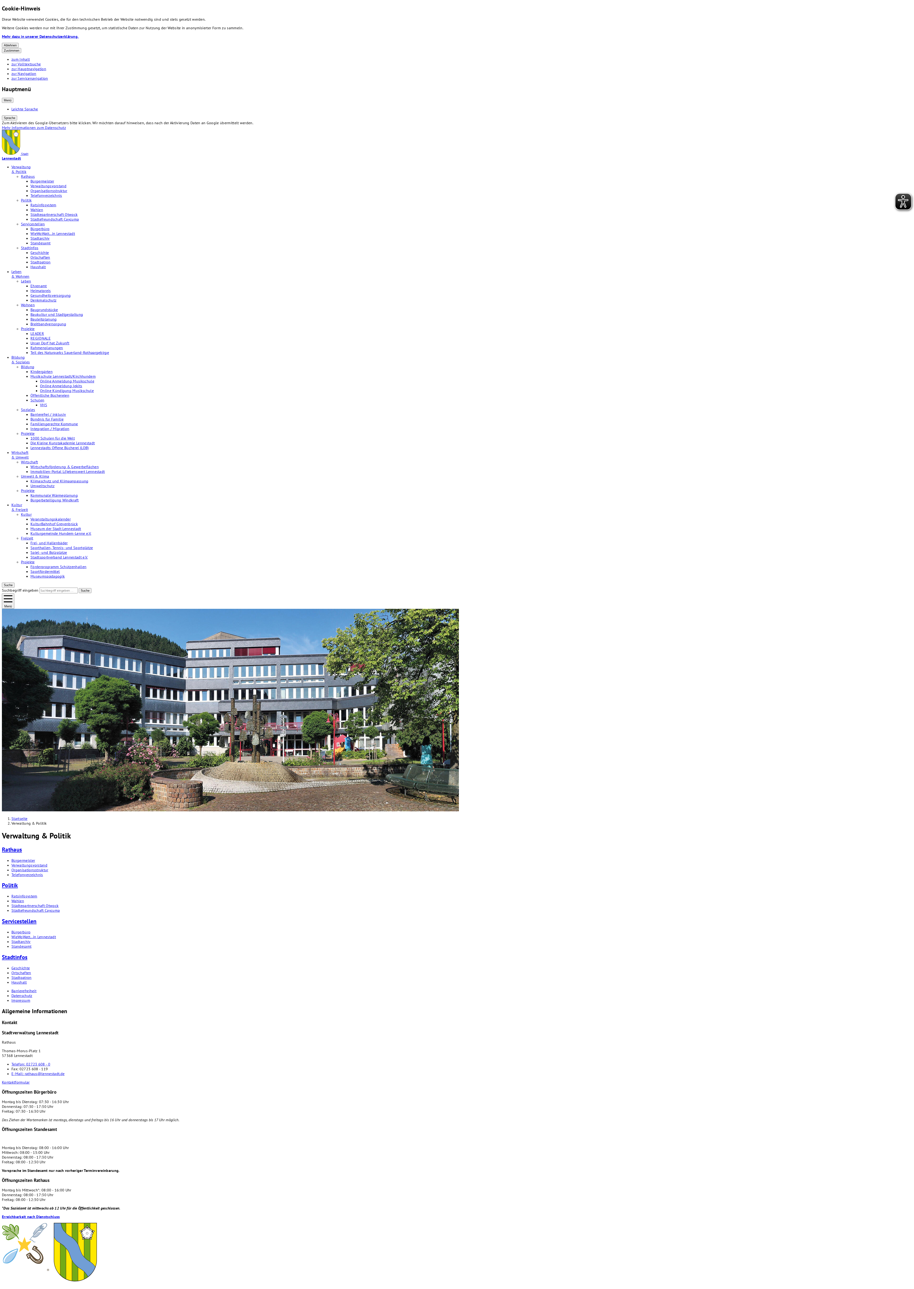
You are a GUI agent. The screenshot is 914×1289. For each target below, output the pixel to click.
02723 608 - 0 (30, 1064)
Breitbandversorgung (48, 324)
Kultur (26, 514)
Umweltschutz (42, 485)
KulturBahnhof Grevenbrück (54, 523)
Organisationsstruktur (48, 190)
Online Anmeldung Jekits (61, 385)
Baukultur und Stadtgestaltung (56, 314)
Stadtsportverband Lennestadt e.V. (59, 557)
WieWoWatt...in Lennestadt (52, 233)
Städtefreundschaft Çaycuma (54, 219)
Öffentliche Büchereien (49, 395)
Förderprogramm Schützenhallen (58, 566)
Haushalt (38, 266)
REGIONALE (40, 338)
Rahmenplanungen (46, 347)
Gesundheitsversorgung (50, 295)
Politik (26, 200)
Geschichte (39, 252)
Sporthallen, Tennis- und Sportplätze (61, 547)
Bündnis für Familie (47, 419)
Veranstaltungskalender (50, 519)
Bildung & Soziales (20, 359)
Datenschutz (21, 995)
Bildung (27, 366)
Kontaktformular (16, 1082)
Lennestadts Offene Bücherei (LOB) (59, 447)
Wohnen (28, 304)
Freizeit (27, 538)
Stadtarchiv (40, 238)
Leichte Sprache (24, 109)
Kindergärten (41, 371)
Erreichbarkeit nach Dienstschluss (31, 1216)
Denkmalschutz (43, 300)
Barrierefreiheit (23, 990)
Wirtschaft (29, 462)
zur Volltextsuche (26, 64)
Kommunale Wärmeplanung (54, 495)
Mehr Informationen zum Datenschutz (34, 127)
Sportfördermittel (45, 571)
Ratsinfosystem (43, 205)
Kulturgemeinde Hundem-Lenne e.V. (60, 533)
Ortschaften (40, 257)
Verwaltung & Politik (21, 169)
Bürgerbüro (40, 228)
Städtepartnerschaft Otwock (54, 214)
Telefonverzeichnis (46, 195)
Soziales (28, 409)
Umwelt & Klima (35, 476)
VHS (43, 404)
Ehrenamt (38, 285)
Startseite (19, 818)
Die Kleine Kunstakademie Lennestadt (62, 443)
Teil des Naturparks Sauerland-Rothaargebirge (69, 352)
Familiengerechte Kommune (54, 423)
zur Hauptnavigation (28, 68)
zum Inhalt (20, 59)
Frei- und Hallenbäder (49, 542)
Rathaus (28, 176)
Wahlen (36, 209)
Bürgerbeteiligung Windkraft (54, 500)
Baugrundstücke (44, 309)
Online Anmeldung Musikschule (67, 381)
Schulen (37, 400)
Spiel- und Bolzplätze (48, 552)
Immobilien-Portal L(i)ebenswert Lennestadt (67, 471)
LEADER (37, 333)
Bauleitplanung (43, 319)
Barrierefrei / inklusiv (48, 414)
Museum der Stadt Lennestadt (55, 528)
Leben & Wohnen (20, 274)
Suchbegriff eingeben (20, 590)
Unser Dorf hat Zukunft (49, 343)
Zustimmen (11, 50)
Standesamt (40, 243)
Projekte (28, 328)
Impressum (20, 1000)
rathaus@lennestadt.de (38, 1073)
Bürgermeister (42, 181)
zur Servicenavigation (29, 78)
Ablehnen (10, 45)
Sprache (9, 118)
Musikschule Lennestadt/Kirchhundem (63, 376)
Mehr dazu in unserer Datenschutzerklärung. (40, 36)
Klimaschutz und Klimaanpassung (59, 481)
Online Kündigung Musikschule (67, 390)
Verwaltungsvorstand (48, 185)
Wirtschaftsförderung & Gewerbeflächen (64, 466)
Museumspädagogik (47, 576)
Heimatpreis (40, 290)
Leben (26, 281)
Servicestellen (33, 224)
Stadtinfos (29, 247)
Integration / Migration (49, 428)
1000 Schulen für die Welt (52, 438)
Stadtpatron (40, 262)
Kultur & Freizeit (19, 507)
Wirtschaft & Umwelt (20, 455)
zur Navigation (23, 73)
